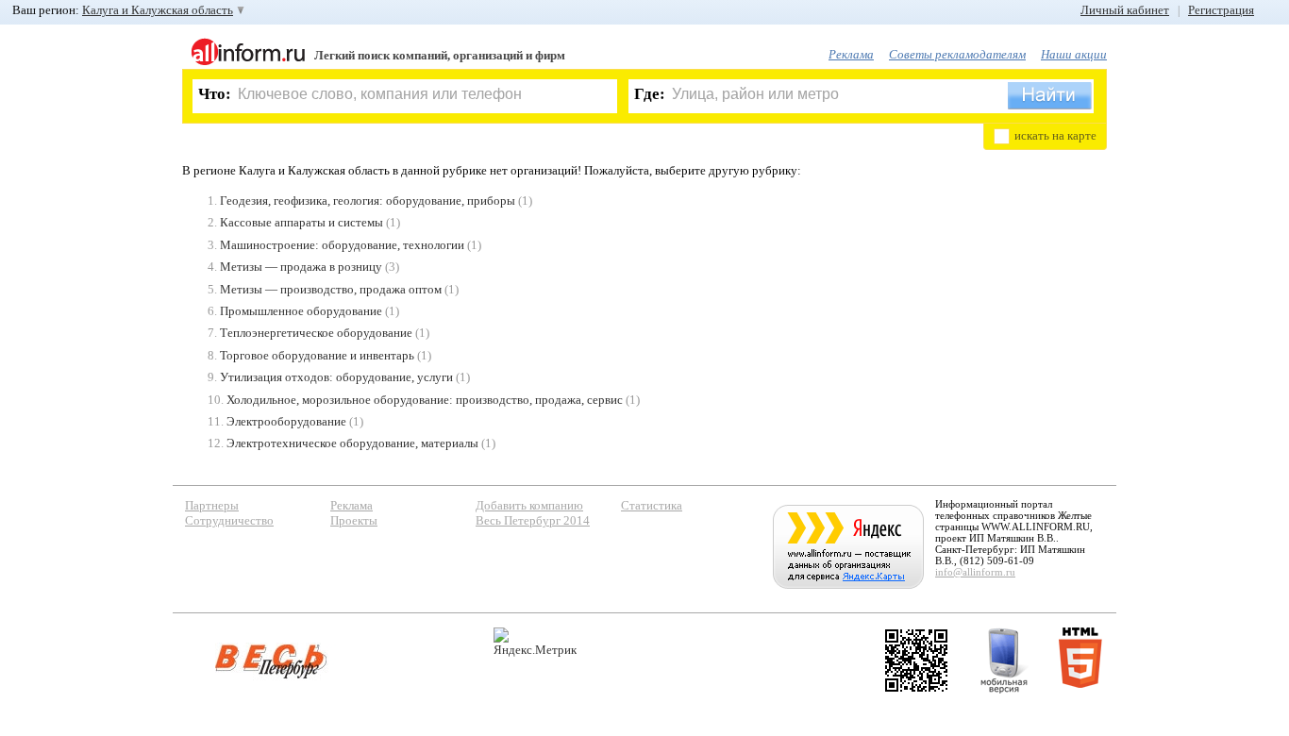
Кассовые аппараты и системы (301, 222)
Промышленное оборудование (301, 311)
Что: (214, 94)
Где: (649, 94)
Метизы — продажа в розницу (301, 266)
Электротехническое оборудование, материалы (352, 443)
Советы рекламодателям (957, 54)
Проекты (353, 520)
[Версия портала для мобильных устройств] (1004, 660)
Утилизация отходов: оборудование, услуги (336, 377)
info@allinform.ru (975, 571)
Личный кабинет (1124, 10)
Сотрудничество (229, 520)
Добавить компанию (529, 505)
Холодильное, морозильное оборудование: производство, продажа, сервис (424, 400)
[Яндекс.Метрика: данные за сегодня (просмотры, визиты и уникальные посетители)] (535, 642)
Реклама (851, 54)
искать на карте (1055, 135)
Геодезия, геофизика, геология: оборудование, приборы (367, 200)
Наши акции (1074, 54)
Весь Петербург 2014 (533, 520)
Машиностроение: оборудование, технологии (342, 245)
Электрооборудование (286, 421)
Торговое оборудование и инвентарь (317, 355)
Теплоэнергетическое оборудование (316, 333)
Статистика (651, 505)
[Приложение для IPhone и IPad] (916, 660)
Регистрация (1221, 10)
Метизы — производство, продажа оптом (331, 289)
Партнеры (212, 505)
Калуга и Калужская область (157, 10)
